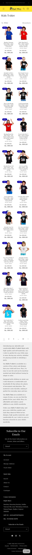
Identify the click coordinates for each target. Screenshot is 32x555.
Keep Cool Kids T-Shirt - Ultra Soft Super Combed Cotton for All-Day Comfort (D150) (23, 291)
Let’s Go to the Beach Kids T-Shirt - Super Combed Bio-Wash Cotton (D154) (23, 229)
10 (23, 339)
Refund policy (14, 545)
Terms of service (11, 548)
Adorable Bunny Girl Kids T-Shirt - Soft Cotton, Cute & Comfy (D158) (8, 168)
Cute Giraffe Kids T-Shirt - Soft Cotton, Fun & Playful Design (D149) (8, 322)
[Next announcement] (29, 3)
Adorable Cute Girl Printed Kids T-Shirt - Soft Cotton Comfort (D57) (8, 229)
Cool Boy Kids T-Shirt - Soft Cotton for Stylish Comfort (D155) (23, 198)
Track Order (8, 467)
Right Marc (15, 543)
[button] (4, 9)
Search (6, 478)
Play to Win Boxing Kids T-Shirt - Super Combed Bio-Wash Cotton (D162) (8, 105)
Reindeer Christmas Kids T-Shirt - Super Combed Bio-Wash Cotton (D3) (8, 44)
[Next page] (28, 339)
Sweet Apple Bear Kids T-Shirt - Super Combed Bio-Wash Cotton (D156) (8, 198)
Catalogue (7, 490)
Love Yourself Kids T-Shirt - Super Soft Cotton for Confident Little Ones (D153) (8, 259)
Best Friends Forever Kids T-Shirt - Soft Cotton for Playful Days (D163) (23, 75)
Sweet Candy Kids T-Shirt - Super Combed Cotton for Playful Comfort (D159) (23, 136)
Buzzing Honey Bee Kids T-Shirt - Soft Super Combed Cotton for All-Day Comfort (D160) (8, 137)
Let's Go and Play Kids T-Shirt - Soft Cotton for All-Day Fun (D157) (23, 168)
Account (6, 460)
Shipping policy (22, 548)
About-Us (7, 482)
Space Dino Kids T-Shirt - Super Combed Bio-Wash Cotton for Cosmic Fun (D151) (8, 290)
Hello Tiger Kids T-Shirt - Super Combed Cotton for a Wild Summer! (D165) (23, 44)
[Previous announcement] (3, 3)
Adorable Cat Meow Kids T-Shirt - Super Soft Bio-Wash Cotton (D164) (8, 75)
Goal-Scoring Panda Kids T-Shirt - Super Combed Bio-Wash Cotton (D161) (23, 105)
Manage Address (9, 463)
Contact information (17, 551)
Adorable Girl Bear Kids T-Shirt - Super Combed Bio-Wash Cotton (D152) (23, 259)
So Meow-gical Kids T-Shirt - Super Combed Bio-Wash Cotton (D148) (23, 322)
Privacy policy (23, 545)
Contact (6, 486)
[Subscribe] (26, 446)
